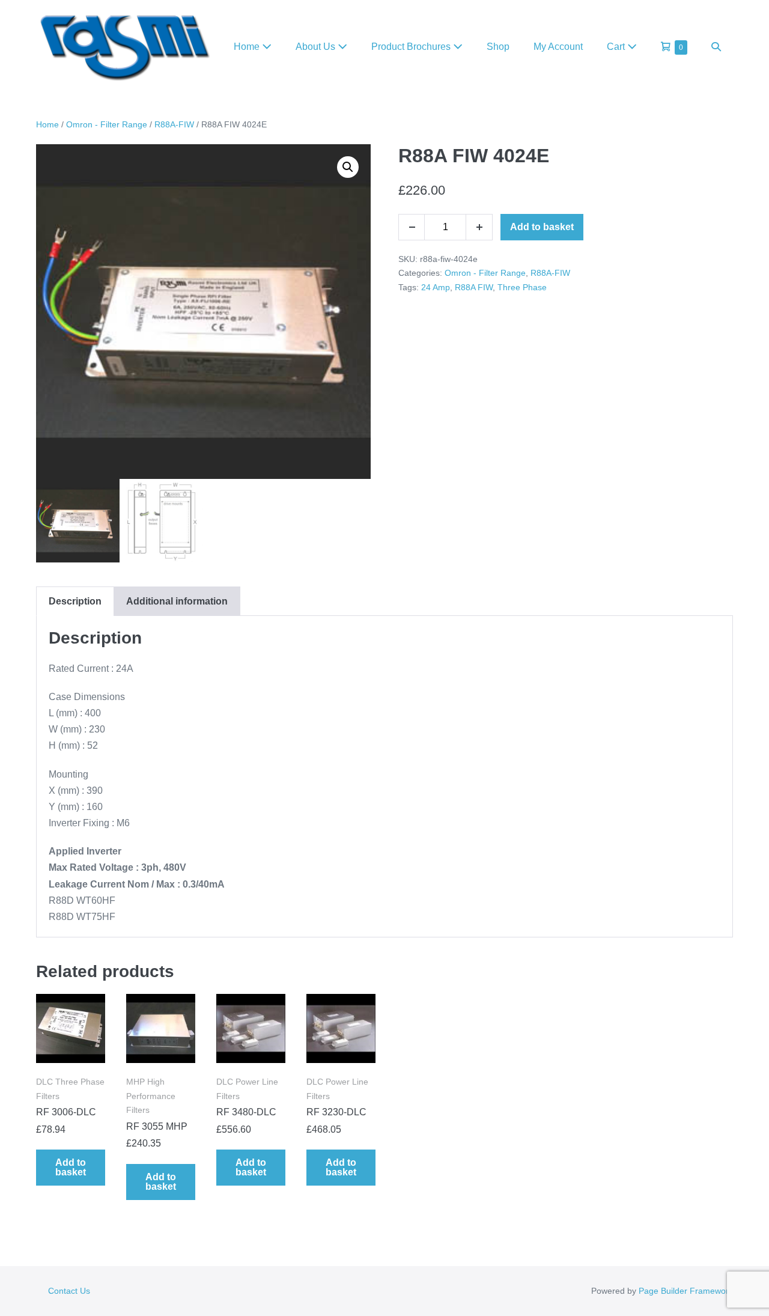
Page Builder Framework (686, 1291)
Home (248, 46)
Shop (498, 46)
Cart (617, 46)
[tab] (75, 601)
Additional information (177, 601)
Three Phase (522, 287)
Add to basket (542, 227)
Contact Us (69, 1291)
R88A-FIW (174, 124)
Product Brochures (412, 46)
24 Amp (435, 287)
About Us (317, 46)
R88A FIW (474, 287)
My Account (558, 46)
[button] (716, 46)
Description (75, 601)
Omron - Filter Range (106, 124)
